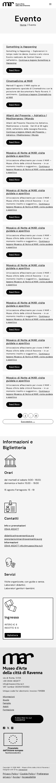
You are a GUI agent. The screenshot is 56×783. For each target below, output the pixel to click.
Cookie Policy (27, 773)
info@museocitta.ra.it (31, 545)
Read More (14, 71)
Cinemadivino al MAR (19, 81)
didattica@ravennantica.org (19, 535)
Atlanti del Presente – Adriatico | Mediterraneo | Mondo (26, 117)
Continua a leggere (29, 169)
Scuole (6, 700)
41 (36, 415)
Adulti (6, 706)
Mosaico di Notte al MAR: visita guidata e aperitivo (25, 154)
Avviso (16, 777)
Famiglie (7, 703)
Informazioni (9, 696)
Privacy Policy (10, 773)
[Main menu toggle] (50, 4)
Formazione (8, 710)
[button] (28, 719)
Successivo (28, 421)
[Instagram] (12, 728)
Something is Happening (21, 46)
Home (23, 24)
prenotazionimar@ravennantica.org (23, 539)
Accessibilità (29, 777)
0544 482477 (11, 529)
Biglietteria (12, 635)
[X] (8, 728)
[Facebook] (4, 728)
